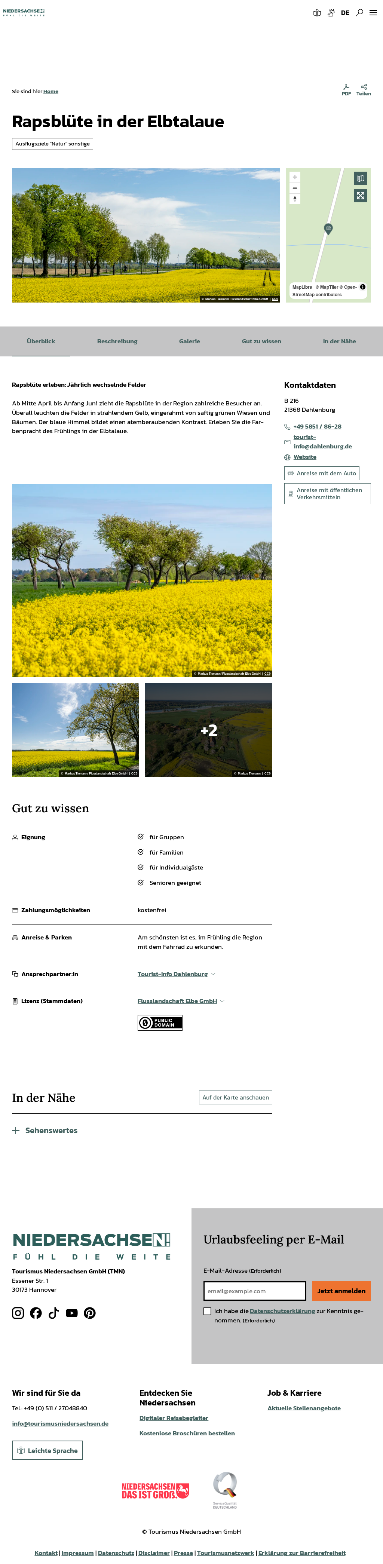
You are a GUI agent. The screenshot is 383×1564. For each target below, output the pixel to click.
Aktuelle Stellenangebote (304, 1408)
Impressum (78, 1553)
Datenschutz (116, 1553)
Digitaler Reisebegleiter (174, 1418)
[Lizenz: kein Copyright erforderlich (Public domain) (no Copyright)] (160, 1028)
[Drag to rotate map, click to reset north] (294, 198)
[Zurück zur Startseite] (24, 12)
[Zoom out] (294, 188)
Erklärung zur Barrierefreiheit (302, 1553)
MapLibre (302, 286)
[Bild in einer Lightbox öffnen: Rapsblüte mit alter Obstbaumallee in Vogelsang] (142, 581)
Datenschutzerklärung (282, 1311)
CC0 (275, 299)
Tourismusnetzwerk (225, 1553)
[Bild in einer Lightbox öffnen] (92, 1246)
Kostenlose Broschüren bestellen (187, 1433)
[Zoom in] (294, 177)
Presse (183, 1553)
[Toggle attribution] (362, 286)
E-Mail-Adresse (242, 1270)
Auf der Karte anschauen (235, 1097)
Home (50, 91)
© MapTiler (327, 286)
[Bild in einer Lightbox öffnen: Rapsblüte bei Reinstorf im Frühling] (75, 730)
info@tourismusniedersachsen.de (60, 1423)
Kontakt (46, 1553)
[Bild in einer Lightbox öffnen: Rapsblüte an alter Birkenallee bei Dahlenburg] (146, 235)
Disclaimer (154, 1553)
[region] (328, 235)
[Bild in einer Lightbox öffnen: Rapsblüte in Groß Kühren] (208, 730)
